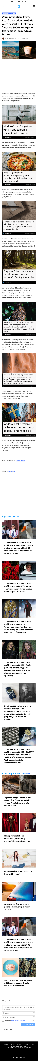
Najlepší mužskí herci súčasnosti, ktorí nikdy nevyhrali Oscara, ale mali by (17, 838)
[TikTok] (25, 1)
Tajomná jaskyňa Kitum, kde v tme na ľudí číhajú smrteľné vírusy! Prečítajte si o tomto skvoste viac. (17, 802)
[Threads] (22, 1)
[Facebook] (12, 1)
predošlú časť (20, 461)
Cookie (26, 1046)
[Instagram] (15, 1)
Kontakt (19, 1044)
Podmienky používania (16, 1046)
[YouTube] (19, 1)
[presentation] (19, 529)
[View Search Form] (3, 6)
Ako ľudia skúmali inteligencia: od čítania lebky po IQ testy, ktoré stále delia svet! (18, 983)
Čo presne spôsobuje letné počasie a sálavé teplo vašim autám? (17, 907)
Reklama (6, 1044)
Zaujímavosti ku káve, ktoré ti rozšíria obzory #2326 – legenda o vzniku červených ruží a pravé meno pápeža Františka (18, 588)
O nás (12, 1044)
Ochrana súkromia (29, 1044)
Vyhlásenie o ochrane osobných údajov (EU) (19, 1047)
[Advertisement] (19, 494)
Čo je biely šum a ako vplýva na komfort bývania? (18, 872)
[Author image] (3, 38)
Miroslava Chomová (14, 38)
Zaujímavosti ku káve (9, 13)
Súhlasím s (15, 1021)
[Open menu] (34, 6)
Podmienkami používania (18, 1021)
